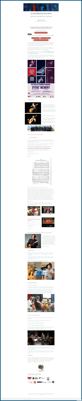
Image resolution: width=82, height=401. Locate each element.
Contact (44, 16)
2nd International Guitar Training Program (43, 311)
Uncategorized (43, 29)
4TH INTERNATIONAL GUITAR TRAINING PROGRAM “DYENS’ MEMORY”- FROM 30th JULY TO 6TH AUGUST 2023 (41, 28)
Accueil (32, 16)
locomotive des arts (51, 393)
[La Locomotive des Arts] (41, 7)
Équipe (41, 16)
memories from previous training (41, 40)
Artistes (34, 16)
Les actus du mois (49, 16)
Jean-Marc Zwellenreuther (45, 393)
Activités (38, 16)
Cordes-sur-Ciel (40, 393)
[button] (53, 171)
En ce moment (39, 29)
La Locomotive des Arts (41, 13)
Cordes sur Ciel (36, 393)
